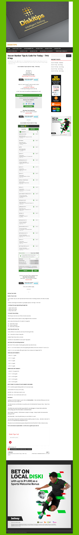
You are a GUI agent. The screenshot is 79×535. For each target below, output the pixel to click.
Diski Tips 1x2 (20, 61)
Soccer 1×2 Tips (23, 51)
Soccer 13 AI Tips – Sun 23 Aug (57, 66)
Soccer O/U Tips (33, 51)
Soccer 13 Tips (48, 48)
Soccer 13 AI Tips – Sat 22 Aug (57, 71)
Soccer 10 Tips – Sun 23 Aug (57, 68)
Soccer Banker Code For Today (16, 62)
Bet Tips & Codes (36, 61)
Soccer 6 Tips (57, 48)
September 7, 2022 (12, 61)
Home (8, 48)
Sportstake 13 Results (61, 51)
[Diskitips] (37, 41)
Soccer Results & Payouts (46, 51)
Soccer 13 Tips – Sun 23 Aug (57, 64)
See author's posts (14, 437)
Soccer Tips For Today (40, 62)
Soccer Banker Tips (28, 48)
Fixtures (41, 61)
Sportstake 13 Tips (17, 48)
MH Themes (24, 532)
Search (68, 55)
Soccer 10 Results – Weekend (57, 62)
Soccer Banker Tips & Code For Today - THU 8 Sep (21, 449)
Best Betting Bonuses (29, 61)
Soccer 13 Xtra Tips (12, 51)
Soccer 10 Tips (39, 48)
